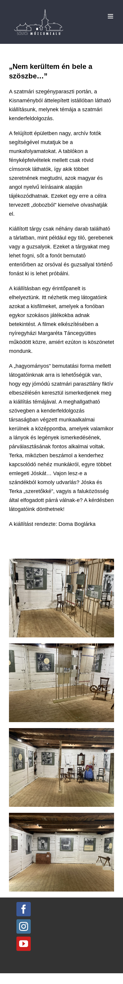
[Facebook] (23, 909)
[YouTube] (23, 944)
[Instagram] (23, 926)
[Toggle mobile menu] (111, 16)
